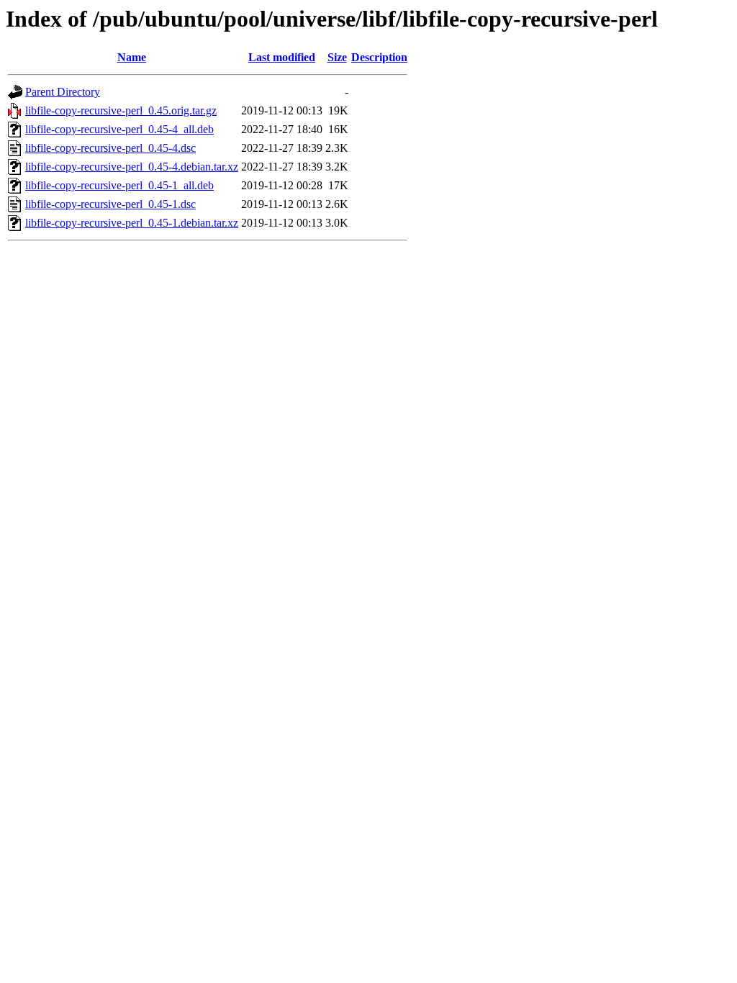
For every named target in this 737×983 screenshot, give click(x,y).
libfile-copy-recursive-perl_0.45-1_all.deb (119, 185)
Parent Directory (62, 92)
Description (379, 57)
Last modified (281, 57)
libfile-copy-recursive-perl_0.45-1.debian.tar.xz (131, 223)
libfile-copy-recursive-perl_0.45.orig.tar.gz (121, 110)
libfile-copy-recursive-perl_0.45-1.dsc (110, 204)
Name (131, 57)
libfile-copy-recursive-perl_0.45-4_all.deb (119, 129)
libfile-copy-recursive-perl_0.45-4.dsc (110, 148)
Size (337, 57)
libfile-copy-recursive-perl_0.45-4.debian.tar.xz (131, 166)
